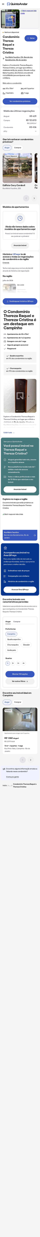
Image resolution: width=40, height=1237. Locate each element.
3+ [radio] (18, 663)
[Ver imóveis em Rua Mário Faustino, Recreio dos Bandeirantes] (30, 12)
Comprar (17, 148)
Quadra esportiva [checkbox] (14, 639)
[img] (17, 168)
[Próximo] (34, 198)
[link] (20, 674)
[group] (20, 731)
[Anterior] (26, 198)
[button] (20, 731)
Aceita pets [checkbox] (11, 650)
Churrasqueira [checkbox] (12, 645)
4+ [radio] (24, 663)
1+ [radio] (7, 663)
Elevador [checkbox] (26, 645)
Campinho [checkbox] (11, 634)
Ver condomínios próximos (20, 101)
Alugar (7, 148)
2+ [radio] (13, 663)
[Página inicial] (17, 4)
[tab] (8, 622)
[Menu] (3, 4)
